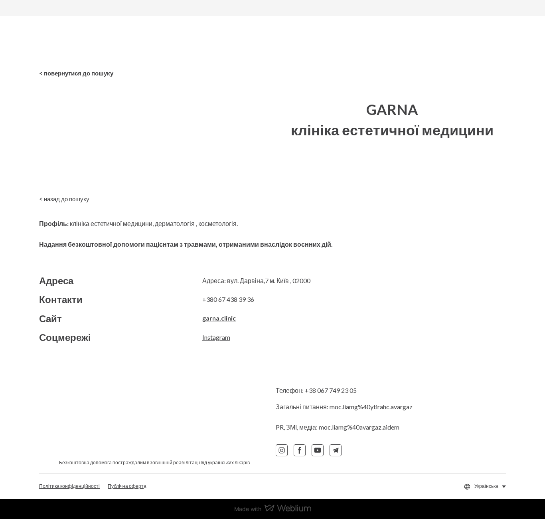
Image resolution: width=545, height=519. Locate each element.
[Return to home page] (92, 40)
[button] (76, 73)
